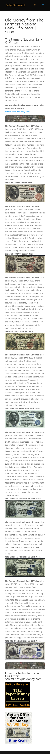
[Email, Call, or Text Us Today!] (25, 119)
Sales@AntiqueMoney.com (17, 111)
